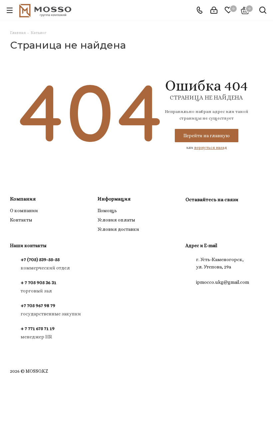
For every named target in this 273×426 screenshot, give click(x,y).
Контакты (21, 219)
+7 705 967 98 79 (38, 305)
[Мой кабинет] (213, 10)
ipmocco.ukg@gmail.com (222, 282)
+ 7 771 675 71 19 (38, 328)
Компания (23, 199)
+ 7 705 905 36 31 (38, 282)
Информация (114, 199)
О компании (24, 210)
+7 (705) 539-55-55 (40, 259)
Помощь (107, 210)
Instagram (192, 214)
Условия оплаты (116, 219)
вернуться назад (210, 147)
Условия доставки (118, 229)
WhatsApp (208, 214)
